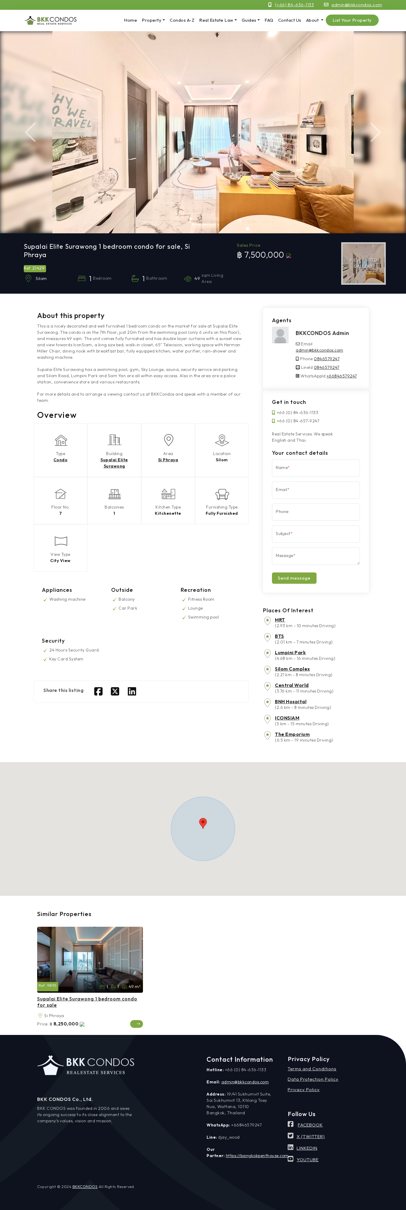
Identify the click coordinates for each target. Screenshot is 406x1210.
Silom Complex (292, 669)
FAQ (269, 20)
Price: (42, 1024)
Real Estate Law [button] (216, 20)
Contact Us (289, 20)
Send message (294, 578)
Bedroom (102, 987)
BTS (279, 636)
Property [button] (151, 20)
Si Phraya (168, 459)
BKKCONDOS (85, 1186)
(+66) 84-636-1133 (294, 4)
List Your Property (352, 20)
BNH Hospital (290, 701)
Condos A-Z (182, 20)
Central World (292, 685)
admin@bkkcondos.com (356, 4)
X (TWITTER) (311, 1136)
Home (130, 20)
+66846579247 (342, 376)
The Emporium (292, 734)
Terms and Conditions (312, 1068)
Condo (60, 459)
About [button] (313, 20)
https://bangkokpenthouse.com (257, 1155)
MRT (280, 620)
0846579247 (326, 358)
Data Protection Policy (313, 1079)
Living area (125, 987)
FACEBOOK (310, 1125)
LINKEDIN (307, 1148)
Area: (40, 1016)
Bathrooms (113, 987)
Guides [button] (249, 20)
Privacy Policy (304, 1089)
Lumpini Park (290, 652)
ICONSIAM (287, 718)
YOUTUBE (308, 1159)
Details (136, 1024)
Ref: (42, 985)
